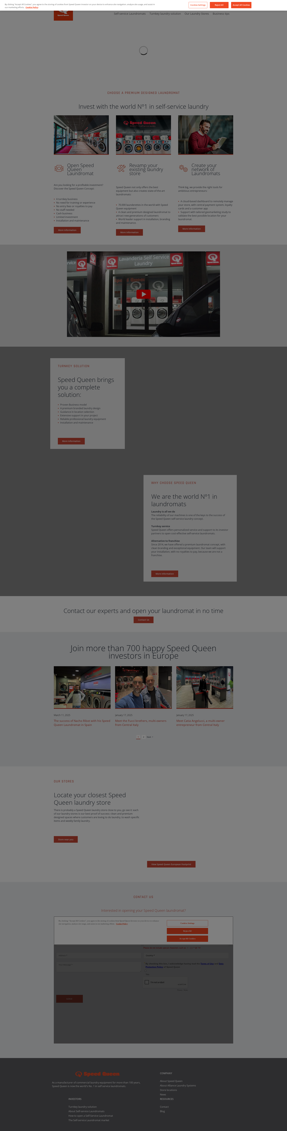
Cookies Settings (198, 5)
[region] (143, 5)
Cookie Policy (32, 7)
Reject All (219, 5)
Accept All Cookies (241, 5)
